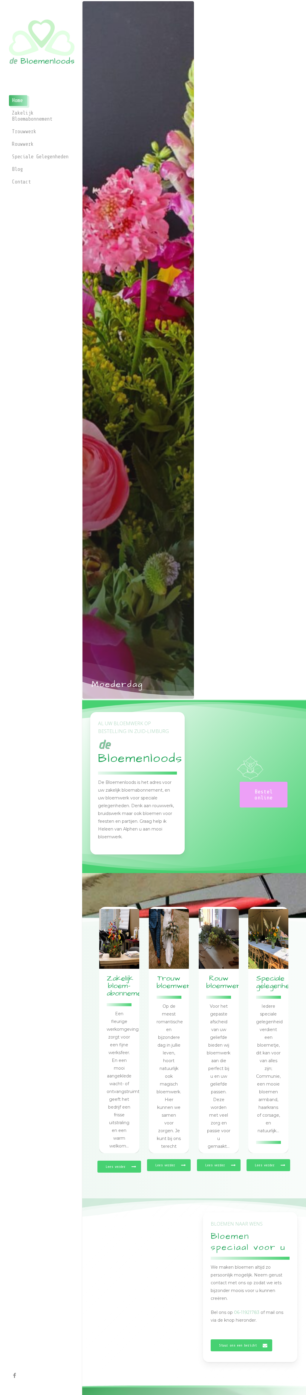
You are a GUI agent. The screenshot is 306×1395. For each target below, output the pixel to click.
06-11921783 (246, 1312)
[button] (263, 794)
